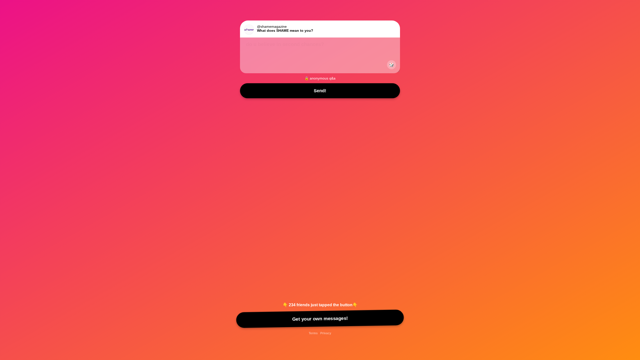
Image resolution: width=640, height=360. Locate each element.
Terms (313, 333)
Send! (320, 90)
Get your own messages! (320, 319)
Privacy (325, 333)
